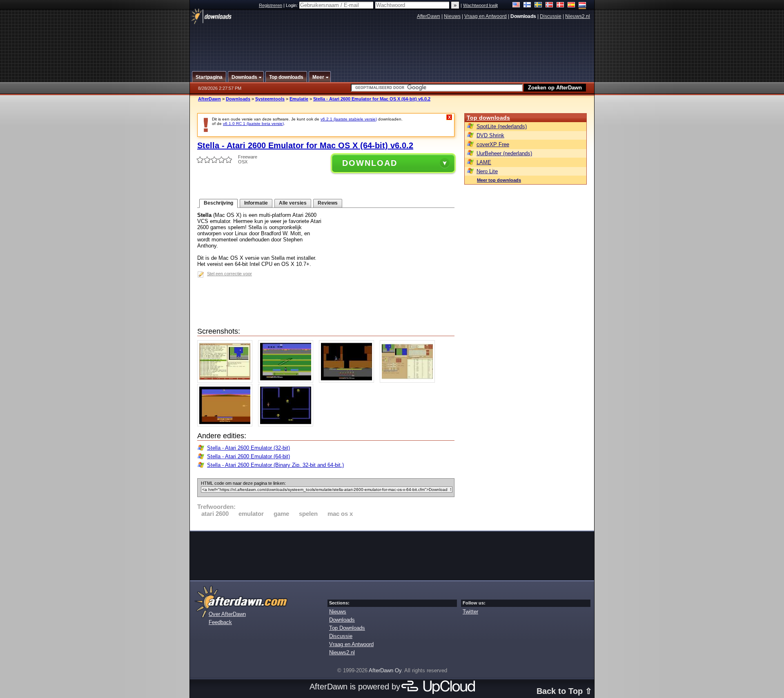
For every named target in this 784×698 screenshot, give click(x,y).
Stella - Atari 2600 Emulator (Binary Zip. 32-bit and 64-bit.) (275, 465)
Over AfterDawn (227, 614)
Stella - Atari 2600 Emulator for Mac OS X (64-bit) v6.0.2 (371, 98)
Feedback (220, 622)
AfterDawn (428, 16)
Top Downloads (347, 628)
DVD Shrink (490, 135)
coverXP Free (493, 144)
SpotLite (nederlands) (502, 126)
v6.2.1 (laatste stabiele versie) (349, 119)
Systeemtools (270, 98)
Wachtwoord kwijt (480, 5)
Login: (292, 5)
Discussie (550, 16)
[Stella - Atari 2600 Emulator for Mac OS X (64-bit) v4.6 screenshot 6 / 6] (287, 424)
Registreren (270, 5)
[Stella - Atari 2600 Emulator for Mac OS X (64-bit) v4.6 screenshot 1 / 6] (226, 381)
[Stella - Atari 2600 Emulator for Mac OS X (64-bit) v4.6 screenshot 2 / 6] (287, 381)
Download (369, 162)
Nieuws (452, 16)
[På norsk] (549, 5)
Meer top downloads (499, 180)
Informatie (256, 203)
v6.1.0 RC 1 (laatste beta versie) (253, 123)
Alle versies (293, 203)
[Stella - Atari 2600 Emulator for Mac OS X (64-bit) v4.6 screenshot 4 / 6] (409, 381)
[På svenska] (538, 5)
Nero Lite (487, 171)
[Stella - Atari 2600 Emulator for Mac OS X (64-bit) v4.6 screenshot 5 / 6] (226, 424)
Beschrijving (218, 203)
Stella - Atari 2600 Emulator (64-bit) (248, 456)
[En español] (571, 5)
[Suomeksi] (527, 5)
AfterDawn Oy (385, 670)
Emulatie (299, 98)
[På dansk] (560, 5)
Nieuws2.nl (577, 16)
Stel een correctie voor (229, 273)
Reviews (328, 203)
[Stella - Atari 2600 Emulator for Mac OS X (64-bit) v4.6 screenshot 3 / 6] (348, 381)
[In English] (516, 5)
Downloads (238, 98)
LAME (484, 162)
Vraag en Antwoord (485, 16)
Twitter (470, 612)
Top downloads (488, 117)
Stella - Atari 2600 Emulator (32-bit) (248, 448)
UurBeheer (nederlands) (504, 153)
